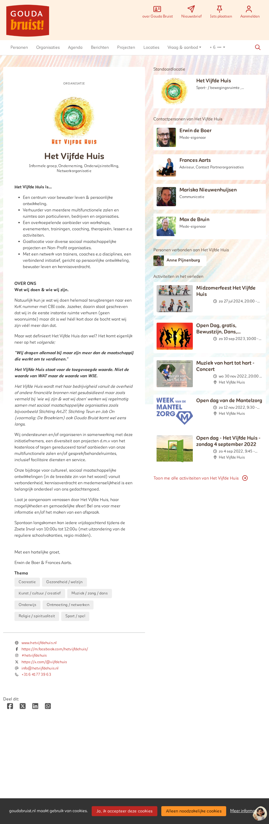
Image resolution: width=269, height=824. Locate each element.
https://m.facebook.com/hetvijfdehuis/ (55, 649)
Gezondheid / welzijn (64, 582)
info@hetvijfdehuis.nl (40, 668)
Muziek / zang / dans (89, 593)
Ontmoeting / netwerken (68, 605)
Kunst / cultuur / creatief (40, 593)
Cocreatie (27, 582)
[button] (19, 47)
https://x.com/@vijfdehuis (44, 662)
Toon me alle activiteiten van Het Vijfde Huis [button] (196, 478)
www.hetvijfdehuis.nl (39, 643)
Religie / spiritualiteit (37, 616)
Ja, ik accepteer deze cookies (124, 811)
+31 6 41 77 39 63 (36, 674)
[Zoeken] (258, 47)
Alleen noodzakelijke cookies (193, 811)
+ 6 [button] (213, 47)
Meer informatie (245, 811)
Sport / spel (75, 616)
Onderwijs (27, 605)
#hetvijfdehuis (34, 655)
